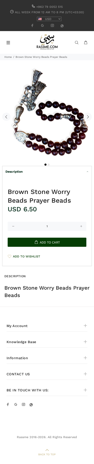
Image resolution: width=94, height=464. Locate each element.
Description (14, 171)
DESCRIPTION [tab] (15, 276)
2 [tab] (48, 165)
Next (88, 117)
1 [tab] (45, 165)
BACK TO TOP (47, 454)
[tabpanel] (47, 114)
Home (8, 56)
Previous (6, 117)
